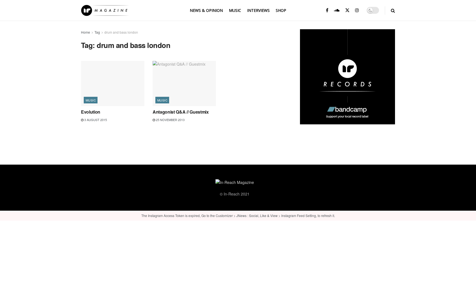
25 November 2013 (170, 119)
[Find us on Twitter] (347, 10)
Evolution (90, 112)
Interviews (258, 10)
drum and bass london (121, 32)
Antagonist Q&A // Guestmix (181, 112)
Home (85, 32)
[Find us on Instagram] (357, 10)
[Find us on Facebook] (327, 10)
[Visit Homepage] (105, 10)
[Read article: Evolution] (112, 83)
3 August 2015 (95, 119)
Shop (281, 10)
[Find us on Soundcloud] (337, 10)
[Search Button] (393, 10)
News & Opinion (206, 10)
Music (235, 10)
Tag (97, 32)
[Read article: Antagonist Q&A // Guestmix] (184, 83)
